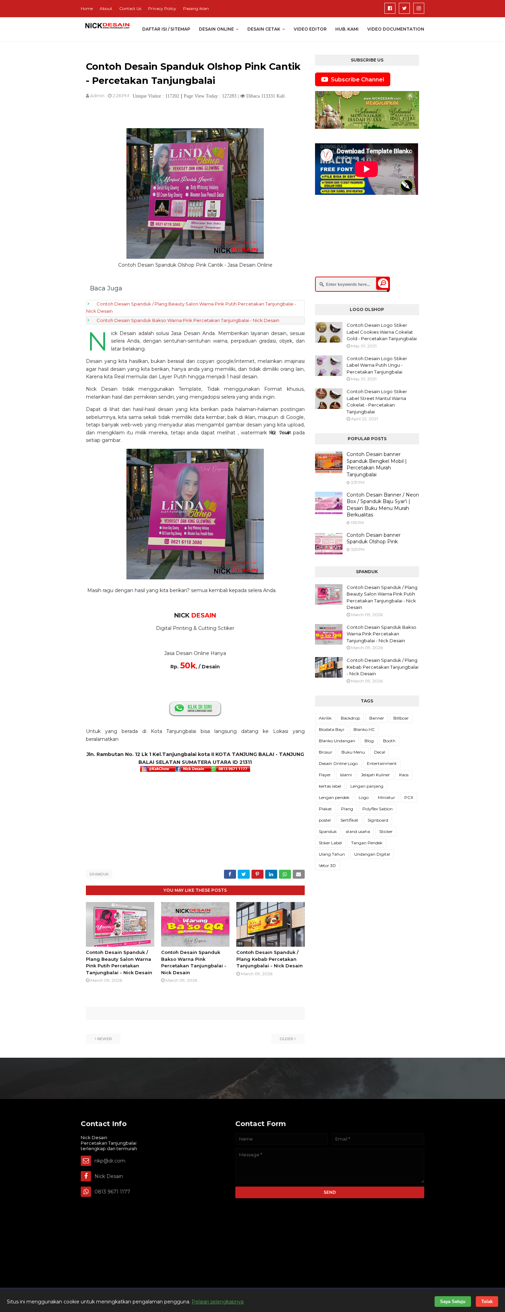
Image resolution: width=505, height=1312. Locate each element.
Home (87, 8)
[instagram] (418, 8)
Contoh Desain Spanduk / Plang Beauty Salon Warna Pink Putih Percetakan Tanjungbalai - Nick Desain (382, 597)
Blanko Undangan (337, 740)
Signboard (378, 820)
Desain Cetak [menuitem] (263, 29)
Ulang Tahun (332, 854)
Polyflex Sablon (377, 808)
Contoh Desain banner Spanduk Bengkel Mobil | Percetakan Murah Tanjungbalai (377, 464)
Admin (97, 95)
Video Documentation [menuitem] (395, 29)
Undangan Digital (372, 854)
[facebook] (389, 8)
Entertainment (382, 763)
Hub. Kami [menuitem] (347, 29)
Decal (379, 752)
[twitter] (404, 8)
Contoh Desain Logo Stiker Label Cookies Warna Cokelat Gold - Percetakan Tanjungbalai (382, 331)
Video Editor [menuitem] (310, 29)
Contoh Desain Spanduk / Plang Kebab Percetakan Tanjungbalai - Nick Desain (269, 958)
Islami (346, 774)
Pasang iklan (196, 8)
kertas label (330, 786)
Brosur (325, 752)
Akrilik (325, 718)
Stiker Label (330, 842)
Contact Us (130, 8)
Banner (376, 718)
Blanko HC (364, 729)
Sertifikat (349, 820)
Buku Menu (353, 752)
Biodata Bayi (331, 729)
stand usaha (358, 831)
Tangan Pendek (366, 842)
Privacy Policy (162, 8)
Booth (389, 740)
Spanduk (99, 874)
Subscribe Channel (357, 79)
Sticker (386, 831)
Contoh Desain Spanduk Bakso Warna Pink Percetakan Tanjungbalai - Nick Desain (188, 320)
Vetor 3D (327, 865)
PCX (408, 797)
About (106, 8)
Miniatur (386, 797)
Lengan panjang (366, 786)
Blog (369, 740)
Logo (364, 797)
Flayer (325, 774)
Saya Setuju (452, 1301)
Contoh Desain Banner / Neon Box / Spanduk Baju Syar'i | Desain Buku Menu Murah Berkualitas (383, 505)
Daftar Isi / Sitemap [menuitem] (166, 29)
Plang (347, 808)
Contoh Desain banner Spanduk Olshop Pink (374, 538)
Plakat (325, 808)
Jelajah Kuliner (375, 774)
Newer (104, 1038)
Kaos (403, 774)
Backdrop (350, 718)
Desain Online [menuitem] (216, 29)
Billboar (401, 718)
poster (325, 820)
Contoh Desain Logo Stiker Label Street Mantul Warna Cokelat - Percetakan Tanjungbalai (377, 401)
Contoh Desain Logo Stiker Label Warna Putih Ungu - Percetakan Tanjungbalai (377, 365)
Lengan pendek (334, 797)
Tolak (487, 1301)
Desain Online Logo (338, 763)
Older (286, 1038)
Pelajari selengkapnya (218, 1302)
